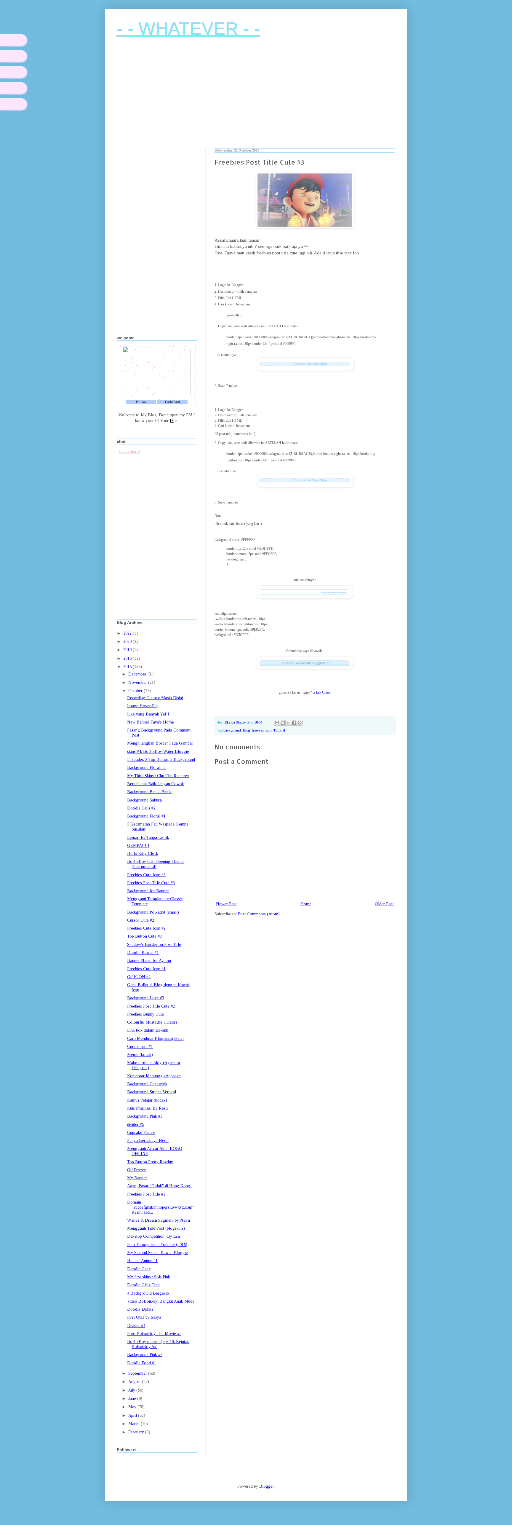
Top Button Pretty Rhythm (150, 1162)
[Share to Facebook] (294, 723)
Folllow (141, 402)
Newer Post (226, 904)
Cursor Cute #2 (140, 920)
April (133, 1415)
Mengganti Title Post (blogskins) (156, 1228)
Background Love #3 (145, 998)
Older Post (384, 904)
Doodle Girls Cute (143, 1285)
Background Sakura (144, 800)
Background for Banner (148, 891)
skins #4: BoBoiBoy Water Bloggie (158, 751)
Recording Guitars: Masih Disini (155, 698)
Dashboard (172, 402)
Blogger (266, 1486)
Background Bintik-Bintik (149, 792)
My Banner (137, 1178)
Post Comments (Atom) (259, 914)
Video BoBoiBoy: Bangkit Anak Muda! (161, 1301)
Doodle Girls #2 (141, 808)
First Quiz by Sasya (144, 1317)
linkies (13, 72)
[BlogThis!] (283, 723)
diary (13, 40)
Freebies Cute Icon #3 (146, 875)
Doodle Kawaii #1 (143, 952)
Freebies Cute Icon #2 (146, 928)
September (138, 1373)
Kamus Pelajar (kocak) (147, 1100)
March (134, 1424)
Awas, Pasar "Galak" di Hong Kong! (159, 1186)
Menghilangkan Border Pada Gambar (160, 743)
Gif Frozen (136, 1170)
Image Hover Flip (143, 706)
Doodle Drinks (140, 1309)
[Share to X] (288, 723)
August (135, 1381)
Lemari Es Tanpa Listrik (148, 837)
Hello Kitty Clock (142, 853)
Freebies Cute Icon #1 (146, 969)
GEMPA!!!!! (138, 845)
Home (305, 904)
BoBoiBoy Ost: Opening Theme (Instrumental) (155, 864)
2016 (128, 658)
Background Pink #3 (144, 1116)
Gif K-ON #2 (139, 977)
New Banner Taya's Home (150, 722)
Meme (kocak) (140, 1054)
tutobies (13, 88)
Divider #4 (136, 1325)
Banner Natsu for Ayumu (149, 960)
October (136, 691)
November (138, 682)
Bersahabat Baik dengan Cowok (155, 784)
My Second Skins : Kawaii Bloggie (157, 1252)
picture (13, 104)
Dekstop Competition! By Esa (153, 1236)
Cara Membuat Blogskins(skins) (155, 1038)
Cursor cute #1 (140, 1046)
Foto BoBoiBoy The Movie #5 (154, 1333)
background (232, 730)
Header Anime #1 (142, 1260)
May (132, 1407)
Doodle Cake (139, 1269)
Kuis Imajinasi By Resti (147, 1108)
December (138, 674)
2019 (128, 650)
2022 (128, 633)
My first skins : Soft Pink (148, 1277)
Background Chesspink (147, 1084)
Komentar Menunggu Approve (154, 1076)
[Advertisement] (256, 97)
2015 (128, 667)
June (132, 1398)
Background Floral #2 (146, 767)
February (136, 1432)
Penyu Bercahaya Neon (148, 1140)
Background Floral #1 (146, 816)
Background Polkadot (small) (153, 912)
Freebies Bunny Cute (145, 1014)
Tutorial (279, 730)
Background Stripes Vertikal (151, 1092)
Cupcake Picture (141, 1132)
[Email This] (277, 723)
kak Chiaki (323, 692)
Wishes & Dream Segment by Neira (158, 1220)
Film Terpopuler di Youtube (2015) (157, 1244)
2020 (128, 641)
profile (13, 56)
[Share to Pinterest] (300, 723)
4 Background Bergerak (148, 1293)
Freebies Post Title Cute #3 (151, 883)
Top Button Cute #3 (144, 936)
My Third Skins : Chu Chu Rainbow (158, 776)
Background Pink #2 (144, 1354)
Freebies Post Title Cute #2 (151, 1006)
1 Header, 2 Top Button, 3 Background (161, 759)
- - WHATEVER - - (188, 29)
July (132, 1390)
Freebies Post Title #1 (146, 1194)
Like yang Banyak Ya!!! (148, 714)
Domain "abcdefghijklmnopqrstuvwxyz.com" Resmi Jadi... (160, 1207)
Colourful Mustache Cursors (152, 1022)
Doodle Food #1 (141, 1363)
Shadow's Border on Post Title (154, 944)
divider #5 (135, 1124)
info (268, 730)
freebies (258, 730)
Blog (246, 730)
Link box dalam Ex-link (147, 1030)
